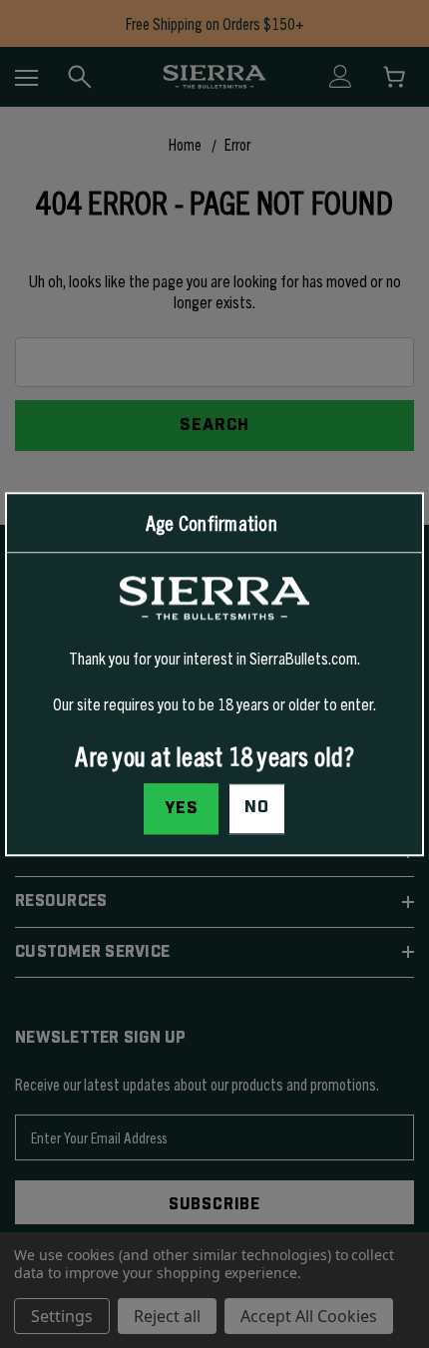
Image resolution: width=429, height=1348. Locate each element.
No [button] (256, 807)
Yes (182, 808)
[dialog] (214, 674)
